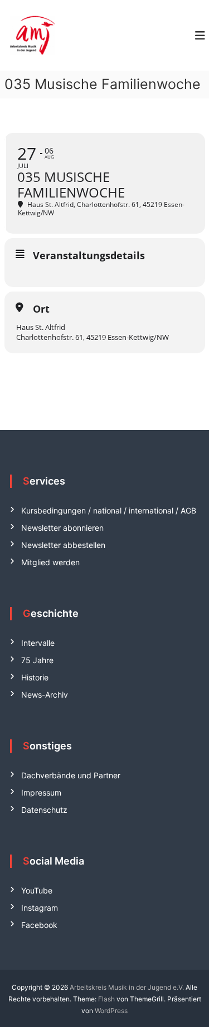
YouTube (36, 890)
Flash (106, 999)
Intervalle (38, 643)
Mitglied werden (50, 562)
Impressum (41, 792)
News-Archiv (44, 694)
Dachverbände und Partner (70, 775)
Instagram (39, 907)
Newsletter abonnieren (62, 527)
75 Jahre (37, 660)
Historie (34, 677)
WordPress (111, 1010)
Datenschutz (44, 809)
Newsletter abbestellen (63, 545)
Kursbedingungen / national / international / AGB (108, 510)
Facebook (39, 925)
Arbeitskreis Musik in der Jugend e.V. (127, 987)
